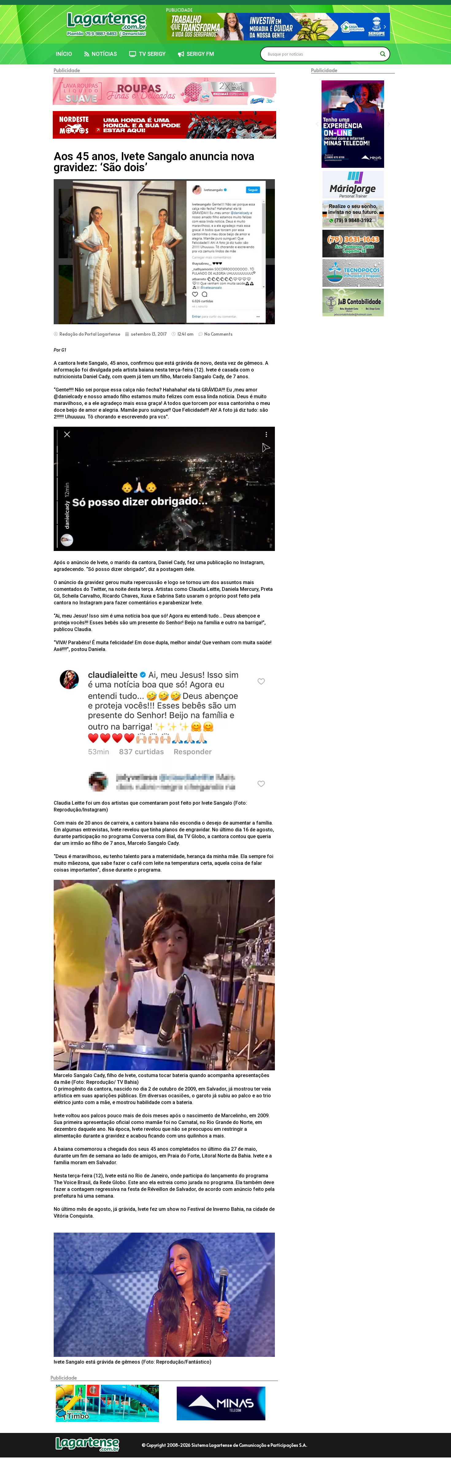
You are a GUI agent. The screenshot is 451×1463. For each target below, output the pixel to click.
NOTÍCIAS (103, 54)
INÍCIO (64, 54)
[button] (171, 27)
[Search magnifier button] (383, 54)
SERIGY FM (199, 54)
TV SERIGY (151, 54)
